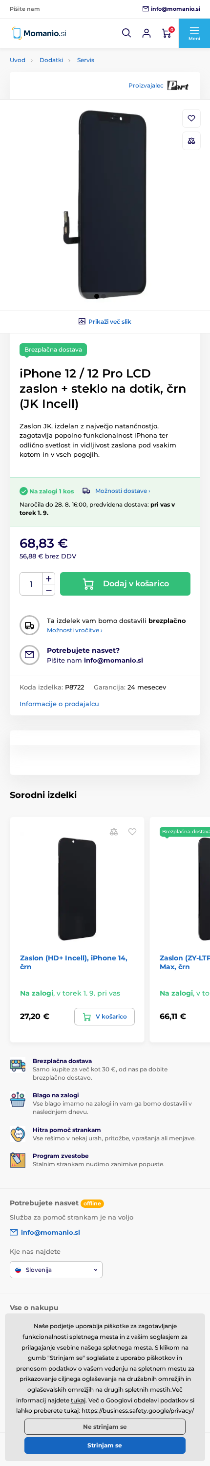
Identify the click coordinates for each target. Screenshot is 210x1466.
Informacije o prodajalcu (59, 704)
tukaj (78, 1400)
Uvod (17, 60)
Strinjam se (104, 1445)
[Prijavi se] (146, 33)
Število (31, 584)
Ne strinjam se (105, 1426)
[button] (127, 33)
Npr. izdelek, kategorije (71, 72)
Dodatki (51, 60)
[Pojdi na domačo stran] (39, 33)
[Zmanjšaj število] (49, 590)
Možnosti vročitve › (75, 630)
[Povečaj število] (49, 578)
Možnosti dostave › (122, 490)
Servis (85, 60)
